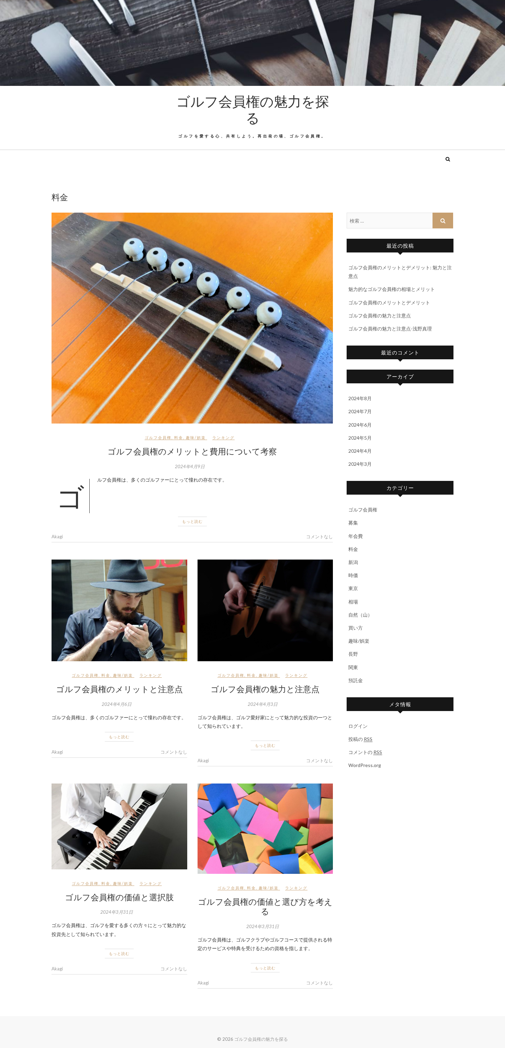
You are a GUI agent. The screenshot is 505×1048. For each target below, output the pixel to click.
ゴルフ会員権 (158, 437)
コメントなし (319, 536)
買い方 (355, 628)
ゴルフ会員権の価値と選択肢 (119, 896)
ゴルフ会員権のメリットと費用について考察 (192, 451)
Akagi (57, 536)
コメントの (365, 752)
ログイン (358, 726)
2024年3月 (360, 464)
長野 (353, 654)
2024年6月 (360, 425)
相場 (353, 602)
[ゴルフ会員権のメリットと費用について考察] (192, 318)
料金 (178, 437)
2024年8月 (360, 398)
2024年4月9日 (190, 466)
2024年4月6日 (117, 704)
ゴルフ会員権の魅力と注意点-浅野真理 (390, 328)
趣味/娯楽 (196, 437)
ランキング (223, 437)
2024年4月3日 (263, 704)
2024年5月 (360, 438)
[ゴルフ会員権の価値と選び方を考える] (265, 829)
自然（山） (360, 615)
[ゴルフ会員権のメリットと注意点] (119, 610)
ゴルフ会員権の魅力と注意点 (265, 688)
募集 (353, 523)
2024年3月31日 (116, 912)
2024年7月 (360, 411)
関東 (353, 667)
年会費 (355, 536)
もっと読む (192, 521)
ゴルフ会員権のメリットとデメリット (389, 302)
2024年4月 (360, 451)
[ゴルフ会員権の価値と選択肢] (119, 826)
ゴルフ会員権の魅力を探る (252, 109)
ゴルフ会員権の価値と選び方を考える (265, 906)
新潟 (353, 562)
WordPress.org (364, 765)
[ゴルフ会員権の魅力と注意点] (265, 610)
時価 (353, 575)
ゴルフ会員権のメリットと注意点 (119, 688)
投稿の (360, 739)
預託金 (355, 680)
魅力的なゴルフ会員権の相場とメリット (391, 289)
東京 (353, 588)
